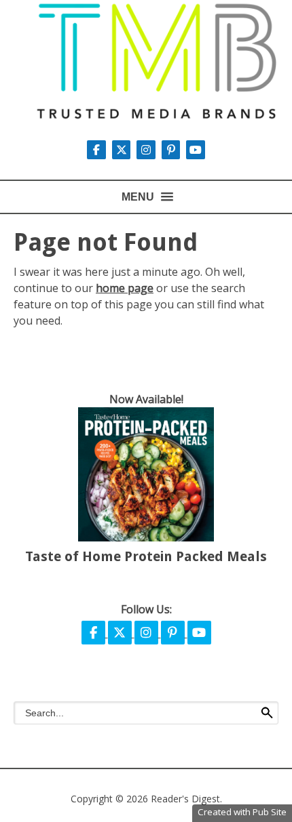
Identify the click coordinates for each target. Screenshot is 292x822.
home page (124, 288)
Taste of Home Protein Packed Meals (146, 556)
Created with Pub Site (242, 812)
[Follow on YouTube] (195, 149)
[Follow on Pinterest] (172, 149)
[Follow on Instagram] (147, 149)
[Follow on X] (123, 149)
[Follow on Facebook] (94, 632)
